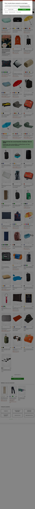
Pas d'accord (10, 9)
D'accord (24, 9)
